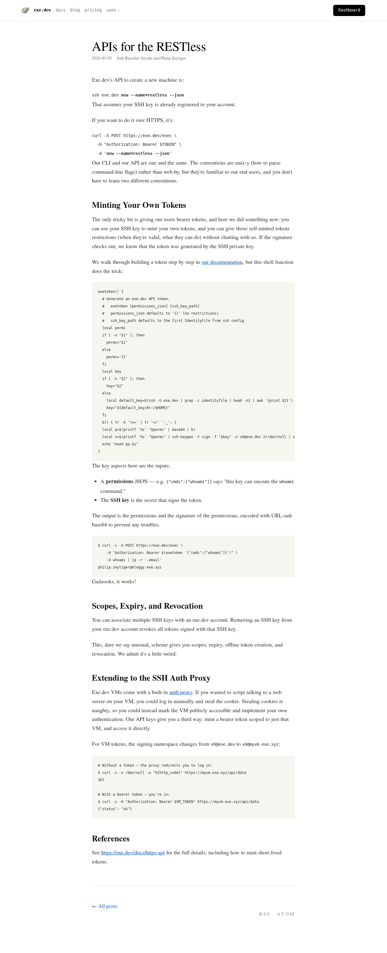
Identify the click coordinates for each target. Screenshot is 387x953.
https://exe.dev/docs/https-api (133, 852)
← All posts (104, 905)
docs (60, 10)
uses (111, 10)
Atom (286, 914)
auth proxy (180, 692)
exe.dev (42, 10)
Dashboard (349, 10)
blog (75, 10)
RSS (265, 914)
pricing (93, 10)
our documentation (221, 261)
